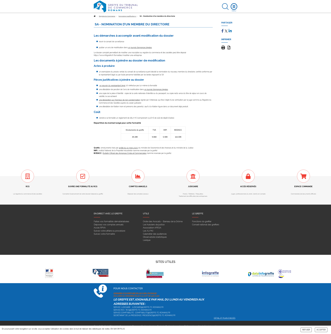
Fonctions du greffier (201, 221)
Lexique (146, 240)
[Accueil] (95, 16)
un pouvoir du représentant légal (112, 86)
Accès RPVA (100, 227)
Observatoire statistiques (155, 237)
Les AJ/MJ (148, 231)
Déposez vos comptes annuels (108, 224)
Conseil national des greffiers (205, 224)
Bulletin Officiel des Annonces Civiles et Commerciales (124, 153)
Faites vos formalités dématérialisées (111, 221)
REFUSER (306, 330)
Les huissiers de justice (153, 224)
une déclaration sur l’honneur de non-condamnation (119, 100)
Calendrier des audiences (155, 234)
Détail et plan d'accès (224, 318)
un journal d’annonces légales (140, 47)
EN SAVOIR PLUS (118, 329)
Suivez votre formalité (104, 234)
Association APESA (152, 227)
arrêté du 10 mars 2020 (128, 148)
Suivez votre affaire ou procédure (109, 231)
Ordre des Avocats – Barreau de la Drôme (163, 221)
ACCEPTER (321, 330)
